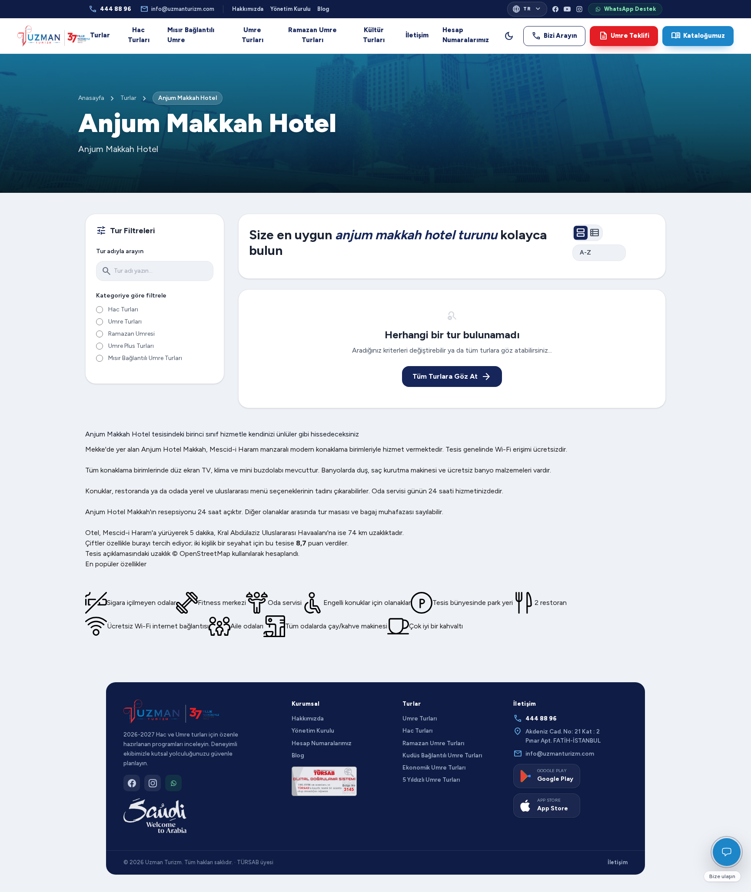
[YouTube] (567, 9)
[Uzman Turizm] (171, 712)
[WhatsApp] (173, 783)
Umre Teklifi (623, 35)
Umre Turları (252, 35)
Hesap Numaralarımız (465, 35)
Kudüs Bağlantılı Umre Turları (442, 755)
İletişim (417, 35)
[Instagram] (579, 9)
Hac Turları (139, 35)
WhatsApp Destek (630, 9)
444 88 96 (110, 9)
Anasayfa (91, 98)
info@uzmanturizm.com (177, 9)
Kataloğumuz (698, 35)
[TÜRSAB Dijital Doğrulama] (324, 781)
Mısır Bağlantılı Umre (190, 35)
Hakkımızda (247, 9)
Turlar (100, 35)
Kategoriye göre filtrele (131, 295)
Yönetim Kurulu (290, 9)
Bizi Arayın (554, 35)
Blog (323, 9)
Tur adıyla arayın (119, 251)
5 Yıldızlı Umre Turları (431, 779)
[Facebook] (555, 9)
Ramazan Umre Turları (312, 35)
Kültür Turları (374, 35)
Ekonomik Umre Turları (433, 767)
